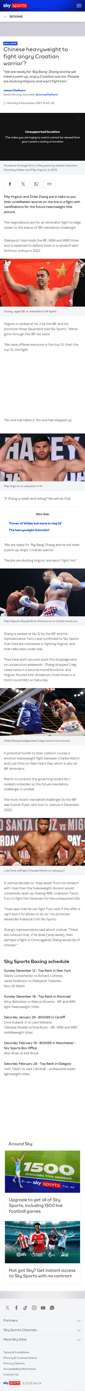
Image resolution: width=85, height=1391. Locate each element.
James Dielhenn (14, 90)
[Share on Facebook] (10, 184)
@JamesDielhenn (47, 94)
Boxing (16, 16)
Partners (10, 1320)
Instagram (34, 1308)
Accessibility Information (19, 1368)
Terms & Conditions (16, 1352)
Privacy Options (14, 1363)
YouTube (43, 1308)
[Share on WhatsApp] (36, 184)
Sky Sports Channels (20, 1330)
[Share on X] (23, 184)
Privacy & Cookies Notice (20, 1357)
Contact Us (11, 1374)
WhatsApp (52, 1308)
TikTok (25, 1308)
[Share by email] (49, 184)
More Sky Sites (15, 1339)
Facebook (16, 1308)
